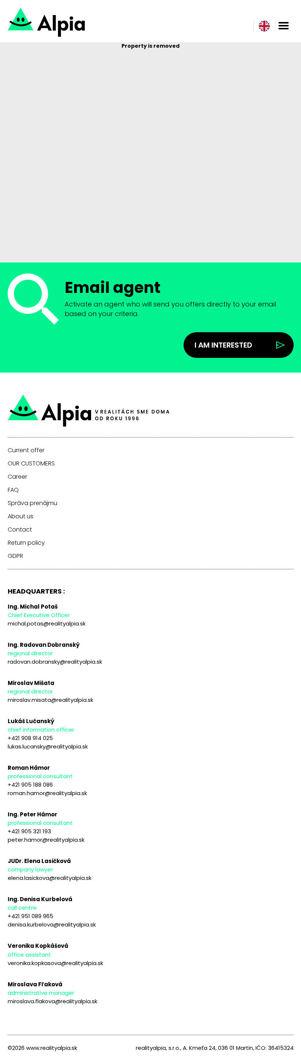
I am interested (223, 345)
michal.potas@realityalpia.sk (47, 623)
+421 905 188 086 (30, 784)
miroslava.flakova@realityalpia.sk (52, 1001)
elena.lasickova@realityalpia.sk (49, 878)
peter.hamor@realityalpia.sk (46, 840)
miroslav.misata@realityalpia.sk (50, 700)
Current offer (26, 450)
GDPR (15, 556)
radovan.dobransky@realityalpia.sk (55, 661)
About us (20, 516)
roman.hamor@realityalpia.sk (47, 793)
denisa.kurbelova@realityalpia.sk (52, 924)
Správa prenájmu (32, 503)
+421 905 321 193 (29, 831)
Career (17, 476)
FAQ (13, 490)
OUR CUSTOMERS (31, 463)
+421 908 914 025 (30, 738)
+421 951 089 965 (30, 916)
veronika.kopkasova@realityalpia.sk (55, 963)
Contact (20, 529)
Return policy (26, 543)
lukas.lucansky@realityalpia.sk (48, 746)
